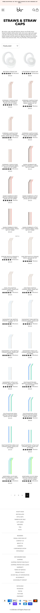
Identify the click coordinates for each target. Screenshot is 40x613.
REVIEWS (20, 524)
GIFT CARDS (20, 522)
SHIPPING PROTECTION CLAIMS (20, 564)
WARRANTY (20, 567)
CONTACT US (20, 540)
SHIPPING (20, 559)
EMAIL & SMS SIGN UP (20, 538)
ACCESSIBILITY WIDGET (20, 580)
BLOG (20, 529)
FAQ (20, 527)
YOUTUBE (20, 593)
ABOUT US (20, 543)
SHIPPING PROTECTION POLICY (20, 562)
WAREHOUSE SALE (20, 519)
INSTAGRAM (20, 586)
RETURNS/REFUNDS (20, 557)
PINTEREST (20, 596)
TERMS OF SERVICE (20, 570)
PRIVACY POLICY (20, 572)
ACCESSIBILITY (20, 577)
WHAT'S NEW (20, 511)
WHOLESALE (20, 551)
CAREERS (20, 546)
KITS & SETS (20, 517)
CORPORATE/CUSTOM (20, 548)
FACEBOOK (20, 588)
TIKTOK (20, 591)
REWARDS (20, 535)
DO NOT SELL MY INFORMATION (20, 575)
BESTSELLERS (20, 514)
